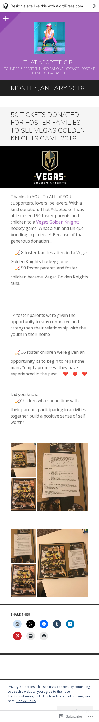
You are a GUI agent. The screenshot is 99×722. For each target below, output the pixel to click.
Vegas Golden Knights (58, 222)
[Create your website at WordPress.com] (49, 6)
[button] (23, 459)
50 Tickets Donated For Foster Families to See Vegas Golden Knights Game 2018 (48, 126)
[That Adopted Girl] (49, 38)
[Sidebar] (5, 17)
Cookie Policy (26, 701)
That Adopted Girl (49, 62)
